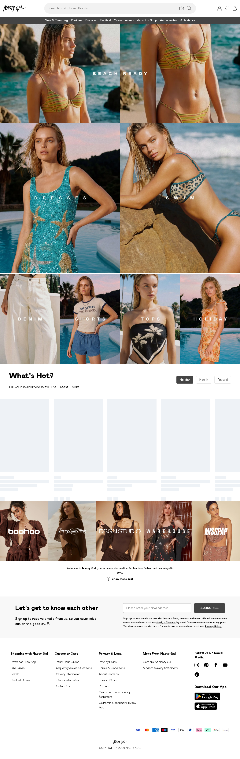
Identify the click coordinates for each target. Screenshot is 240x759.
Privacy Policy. (213, 626)
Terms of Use (108, 680)
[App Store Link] (207, 701)
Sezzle (15, 674)
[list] (120, 198)
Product (104, 686)
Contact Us (62, 686)
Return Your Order (67, 662)
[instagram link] (196, 665)
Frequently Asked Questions (73, 668)
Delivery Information (67, 674)
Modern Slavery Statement (160, 668)
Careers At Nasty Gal (157, 662)
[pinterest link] (206, 665)
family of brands (166, 622)
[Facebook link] (215, 665)
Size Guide (18, 668)
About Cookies (109, 674)
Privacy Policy (108, 662)
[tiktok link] (196, 674)
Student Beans (20, 680)
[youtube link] (225, 665)
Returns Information (67, 680)
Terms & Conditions (112, 668)
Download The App (23, 662)
